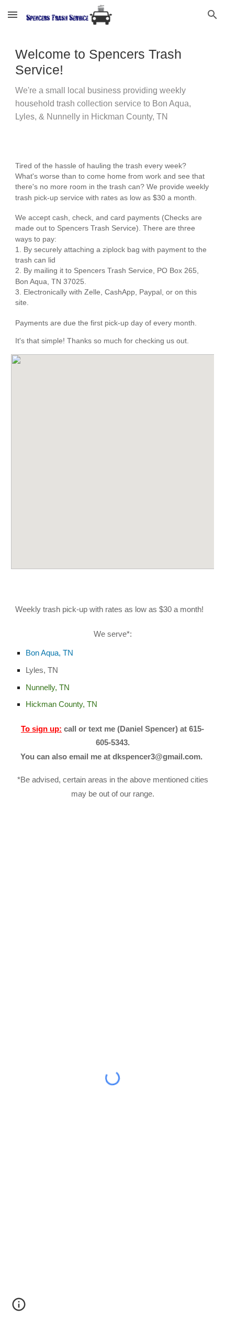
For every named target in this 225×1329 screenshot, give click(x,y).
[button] (12, 14)
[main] (113, 85)
